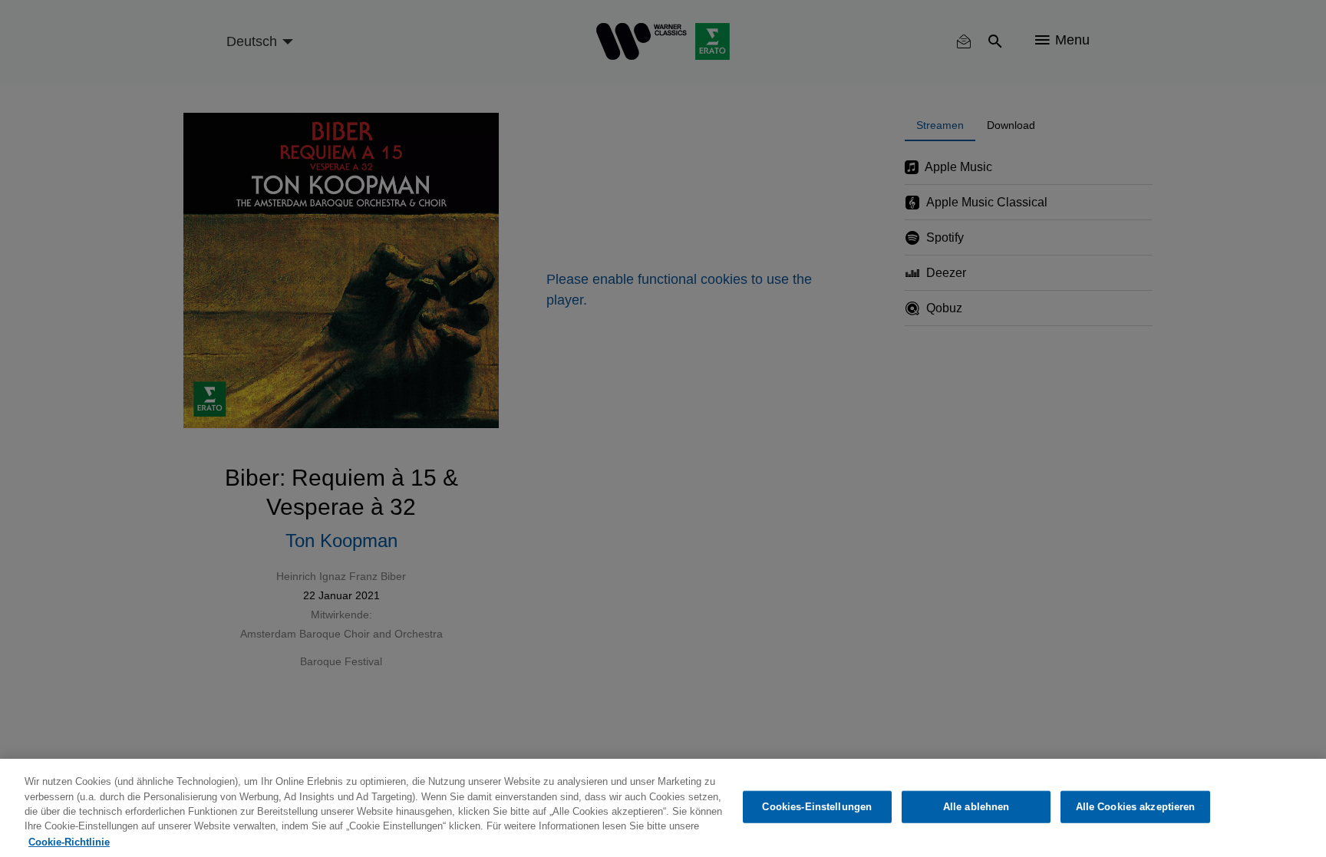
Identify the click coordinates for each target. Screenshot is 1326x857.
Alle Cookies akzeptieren (1136, 807)
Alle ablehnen (976, 807)
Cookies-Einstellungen (817, 807)
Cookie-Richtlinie (69, 841)
